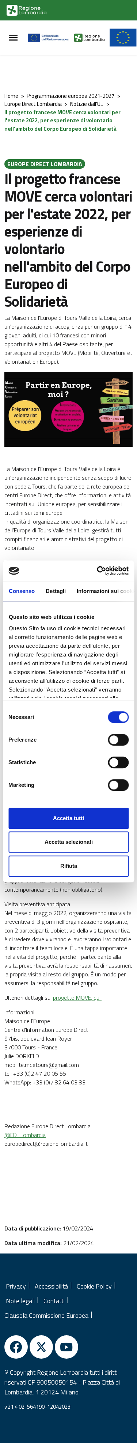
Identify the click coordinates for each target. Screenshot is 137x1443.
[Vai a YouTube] (66, 1347)
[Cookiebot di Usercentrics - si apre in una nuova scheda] (97, 570)
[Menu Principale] (13, 37)
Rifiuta (68, 866)
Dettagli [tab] (56, 591)
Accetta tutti (68, 818)
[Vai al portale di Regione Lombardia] (26, 10)
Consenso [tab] (21, 591)
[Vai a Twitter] (41, 1347)
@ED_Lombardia (25, 1134)
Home (11, 96)
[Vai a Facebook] (16, 1347)
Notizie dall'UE (86, 104)
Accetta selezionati (69, 842)
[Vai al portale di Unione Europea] (51, 37)
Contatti (54, 1301)
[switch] (118, 740)
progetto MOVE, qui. (77, 997)
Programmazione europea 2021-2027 (70, 96)
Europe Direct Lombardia (33, 104)
